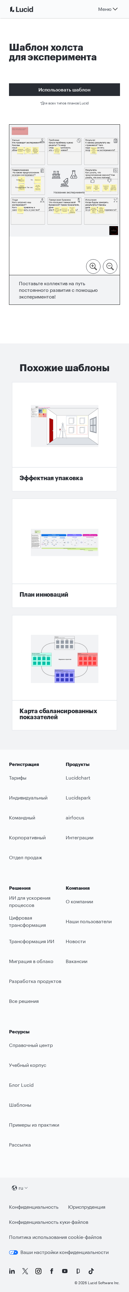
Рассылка (20, 1144)
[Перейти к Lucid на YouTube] (65, 1271)
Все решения (24, 1001)
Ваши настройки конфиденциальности (64, 1252)
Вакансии (76, 961)
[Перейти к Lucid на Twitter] (25, 1271)
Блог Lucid (21, 1085)
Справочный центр (31, 1045)
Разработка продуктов (35, 981)
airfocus (75, 817)
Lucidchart (78, 777)
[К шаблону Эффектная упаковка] (64, 436)
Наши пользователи (89, 921)
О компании (79, 901)
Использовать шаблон (64, 89)
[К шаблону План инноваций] (64, 553)
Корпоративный (27, 837)
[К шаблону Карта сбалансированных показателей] (64, 672)
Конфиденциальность (33, 1207)
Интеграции (79, 837)
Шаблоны (20, 1105)
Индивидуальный (28, 797)
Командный (22, 817)
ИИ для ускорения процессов (29, 901)
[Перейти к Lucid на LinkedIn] (12, 1271)
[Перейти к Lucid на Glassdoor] (78, 1271)
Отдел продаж (25, 857)
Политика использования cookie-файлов (55, 1237)
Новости (76, 941)
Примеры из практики (34, 1125)
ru (21, 1188)
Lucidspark (78, 797)
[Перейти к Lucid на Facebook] (52, 1271)
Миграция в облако (31, 961)
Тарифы (17, 777)
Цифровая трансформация (27, 921)
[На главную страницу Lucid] (29, 9)
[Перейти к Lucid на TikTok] (91, 1271)
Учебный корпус (27, 1065)
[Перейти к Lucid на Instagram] (38, 1271)
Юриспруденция (86, 1207)
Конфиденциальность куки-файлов (48, 1222)
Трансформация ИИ (31, 941)
